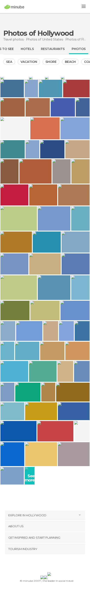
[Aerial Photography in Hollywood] (14, 77)
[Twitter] (44, 564)
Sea (9, 62)
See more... (31, 478)
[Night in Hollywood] (75, 77)
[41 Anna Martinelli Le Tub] (31, 88)
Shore (51, 62)
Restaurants (53, 49)
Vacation (29, 62)
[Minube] (14, 7)
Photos (79, 49)
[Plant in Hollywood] (52, 77)
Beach (70, 62)
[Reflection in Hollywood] (36, 77)
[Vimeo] (49, 564)
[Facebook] (38, 564)
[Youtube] (55, 564)
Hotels (27, 49)
